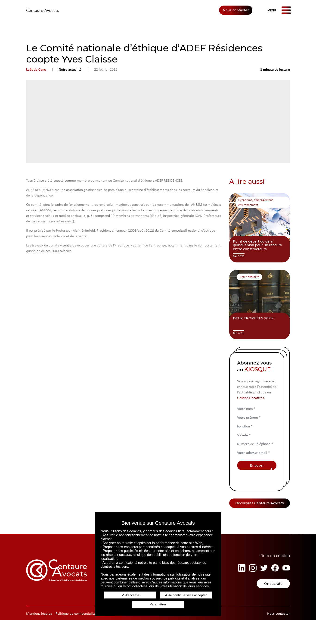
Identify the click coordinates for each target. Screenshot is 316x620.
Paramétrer (158, 604)
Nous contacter (236, 10)
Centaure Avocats (42, 10)
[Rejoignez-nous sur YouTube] (286, 568)
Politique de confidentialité (76, 613)
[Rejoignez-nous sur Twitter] (264, 568)
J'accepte (131, 595)
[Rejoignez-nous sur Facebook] (275, 568)
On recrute (273, 584)
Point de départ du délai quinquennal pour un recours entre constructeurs (257, 245)
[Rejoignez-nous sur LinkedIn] (241, 568)
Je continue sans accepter (187, 595)
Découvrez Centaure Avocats (259, 503)
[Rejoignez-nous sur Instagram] (253, 568)
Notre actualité (70, 69)
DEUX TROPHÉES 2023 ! (253, 318)
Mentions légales (39, 613)
